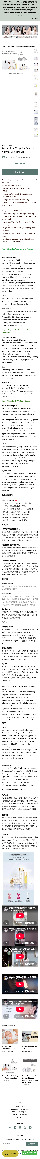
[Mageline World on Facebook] (15, 1128)
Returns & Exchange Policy (20, 1112)
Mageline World (19, 1150)
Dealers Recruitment (20, 1114)
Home (3, 46)
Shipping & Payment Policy (20, 1109)
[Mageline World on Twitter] (9, 1128)
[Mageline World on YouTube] (30, 1128)
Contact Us (20, 1117)
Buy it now (20, 172)
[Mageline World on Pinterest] (20, 1128)
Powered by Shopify (31, 1150)
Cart (36, 19)
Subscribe (32, 1143)
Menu (6, 19)
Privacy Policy (20, 1106)
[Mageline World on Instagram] (25, 1128)
